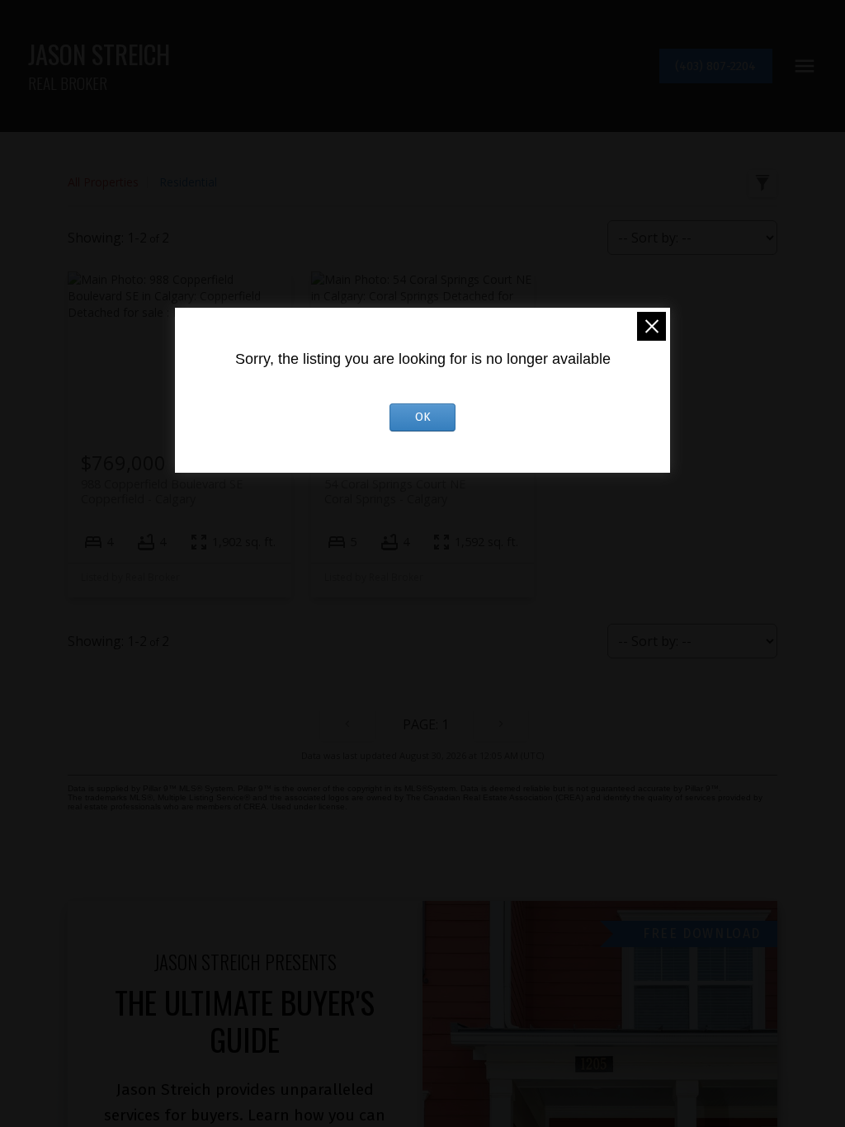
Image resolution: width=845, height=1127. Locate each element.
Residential (188, 182)
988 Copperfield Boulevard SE (162, 491)
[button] (715, 66)
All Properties (103, 182)
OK (423, 417)
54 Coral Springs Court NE (394, 491)
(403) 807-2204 (715, 66)
